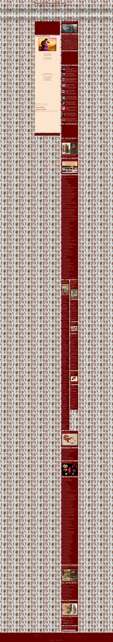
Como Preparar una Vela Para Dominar (73, 37)
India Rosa (63, 341)
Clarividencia (74, 36)
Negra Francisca (64, 347)
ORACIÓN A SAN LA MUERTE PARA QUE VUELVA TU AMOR (71, 69)
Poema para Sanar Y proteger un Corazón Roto (74, 354)
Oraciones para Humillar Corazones (67, 243)
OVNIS (64, 619)
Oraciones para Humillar (65, 241)
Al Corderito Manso (64, 317)
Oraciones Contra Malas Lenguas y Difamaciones (69, 187)
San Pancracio (64, 384)
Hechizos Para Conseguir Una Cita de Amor (68, 499)
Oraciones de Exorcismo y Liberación (67, 225)
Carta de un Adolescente (65, 454)
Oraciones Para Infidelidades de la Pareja (68, 194)
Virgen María (64, 419)
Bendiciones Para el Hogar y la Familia (67, 177)
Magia (66, 44)
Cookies (36, 636)
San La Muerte (64, 375)
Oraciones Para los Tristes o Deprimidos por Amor (69, 218)
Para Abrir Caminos (65, 253)
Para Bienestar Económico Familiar (67, 263)
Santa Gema (64, 403)
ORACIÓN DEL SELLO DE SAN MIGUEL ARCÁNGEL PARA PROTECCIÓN (71, 118)
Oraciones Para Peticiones (66, 205)
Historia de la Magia (67, 41)
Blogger (62, 640)
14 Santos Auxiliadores (65, 297)
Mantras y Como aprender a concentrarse (66, 45)
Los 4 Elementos (66, 43)
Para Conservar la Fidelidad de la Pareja (67, 269)
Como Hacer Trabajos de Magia (66, 480)
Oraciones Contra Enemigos (66, 184)
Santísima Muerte (64, 415)
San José (63, 369)
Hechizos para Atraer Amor (66, 522)
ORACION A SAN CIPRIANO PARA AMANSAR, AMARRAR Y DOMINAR (71, 113)
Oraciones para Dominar (65, 238)
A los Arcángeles (73, 302)
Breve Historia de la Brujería (67, 36)
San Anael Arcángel (73, 309)
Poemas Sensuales (44, 104)
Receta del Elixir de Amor (65, 554)
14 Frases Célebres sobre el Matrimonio (73, 391)
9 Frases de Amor (73, 399)
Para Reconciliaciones (65, 276)
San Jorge (63, 367)
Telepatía (63, 48)
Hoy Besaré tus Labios (74, 336)
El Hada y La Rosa (73, 334)
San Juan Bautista (64, 370)
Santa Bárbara (64, 397)
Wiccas (73, 48)
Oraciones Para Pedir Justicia (66, 200)
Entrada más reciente (39, 134)
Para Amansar (64, 256)
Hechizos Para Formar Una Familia (67, 505)
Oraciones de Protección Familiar (66, 230)
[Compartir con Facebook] (45, 103)
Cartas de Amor (64, 456)
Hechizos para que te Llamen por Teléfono (68, 532)
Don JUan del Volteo (65, 339)
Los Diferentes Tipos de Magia (71, 43)
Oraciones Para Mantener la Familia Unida (68, 196)
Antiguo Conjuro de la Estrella (66, 479)
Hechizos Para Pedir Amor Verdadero (67, 508)
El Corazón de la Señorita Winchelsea (67, 589)
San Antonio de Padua (65, 355)
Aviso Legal (36, 634)
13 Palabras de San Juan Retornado (65, 295)
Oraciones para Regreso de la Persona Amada (68, 244)
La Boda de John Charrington (66, 595)
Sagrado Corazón (64, 352)
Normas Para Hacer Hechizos (68, 46)
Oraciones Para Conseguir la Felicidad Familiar (68, 193)
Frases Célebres (73, 402)
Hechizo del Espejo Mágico (66, 489)
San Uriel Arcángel (73, 317)
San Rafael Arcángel (65, 388)
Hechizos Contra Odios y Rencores (67, 493)
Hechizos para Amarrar (65, 521)
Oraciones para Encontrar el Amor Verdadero (68, 240)
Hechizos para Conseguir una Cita (67, 525)
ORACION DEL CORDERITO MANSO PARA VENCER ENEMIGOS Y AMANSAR (71, 97)
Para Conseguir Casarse (65, 267)
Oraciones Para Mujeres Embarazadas (67, 197)
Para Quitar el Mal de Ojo (65, 551)
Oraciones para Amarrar (65, 234)
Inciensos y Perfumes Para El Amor (67, 534)
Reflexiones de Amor (74, 407)
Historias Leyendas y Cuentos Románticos (68, 585)
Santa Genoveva (64, 404)
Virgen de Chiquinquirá (65, 420)
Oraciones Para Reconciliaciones (66, 213)
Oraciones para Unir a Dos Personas (67, 247)
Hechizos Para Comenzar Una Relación (67, 496)
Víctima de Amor (64, 598)
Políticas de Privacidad (38, 635)
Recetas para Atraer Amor (65, 561)
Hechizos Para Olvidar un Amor (66, 506)
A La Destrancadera (65, 302)
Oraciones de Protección (65, 228)
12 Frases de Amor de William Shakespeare (74, 388)
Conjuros (63, 178)
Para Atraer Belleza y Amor (66, 260)
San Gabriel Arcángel (65, 365)
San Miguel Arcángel (65, 379)
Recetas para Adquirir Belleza (66, 560)
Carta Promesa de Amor (65, 453)
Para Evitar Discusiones (65, 544)
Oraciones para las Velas (65, 250)
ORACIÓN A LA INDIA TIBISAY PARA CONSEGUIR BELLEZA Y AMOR (71, 102)
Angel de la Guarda (65, 325)
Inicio (48, 134)
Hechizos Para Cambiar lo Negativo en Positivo (68, 495)
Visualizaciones (70, 48)
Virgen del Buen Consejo (64, 427)
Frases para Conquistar (72, 405)
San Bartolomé (64, 357)
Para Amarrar (64, 257)
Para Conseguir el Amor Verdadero (67, 541)
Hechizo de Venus (64, 483)
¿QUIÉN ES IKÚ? (65, 623)
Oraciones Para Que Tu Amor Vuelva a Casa (68, 210)
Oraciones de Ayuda (65, 224)
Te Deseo (48, 104)
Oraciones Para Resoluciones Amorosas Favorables (69, 216)
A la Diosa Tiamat (64, 306)
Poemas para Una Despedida (73, 364)
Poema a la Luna (73, 352)
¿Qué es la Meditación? (69, 49)
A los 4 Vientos (64, 310)
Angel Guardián (64, 324)
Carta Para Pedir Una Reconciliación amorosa (68, 450)
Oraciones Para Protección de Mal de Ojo (68, 209)
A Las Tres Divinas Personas (64, 305)
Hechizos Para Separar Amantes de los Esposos (69, 509)
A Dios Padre (64, 299)
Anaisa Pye (63, 322)
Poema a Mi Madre (73, 349)
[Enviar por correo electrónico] (43, 103)
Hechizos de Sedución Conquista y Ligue (68, 518)
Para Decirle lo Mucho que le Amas (67, 457)
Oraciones (63, 181)
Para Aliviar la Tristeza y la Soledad (67, 254)
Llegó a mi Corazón (73, 338)
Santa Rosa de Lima (65, 411)
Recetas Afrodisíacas (65, 557)
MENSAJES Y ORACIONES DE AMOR (50, 3)
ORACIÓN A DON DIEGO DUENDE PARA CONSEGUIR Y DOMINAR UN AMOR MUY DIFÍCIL (71, 108)
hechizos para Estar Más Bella (66, 563)
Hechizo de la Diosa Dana (65, 486)
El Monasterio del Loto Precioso (66, 592)
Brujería (72, 36)
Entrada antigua (57, 134)
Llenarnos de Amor (73, 339)
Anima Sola (63, 329)
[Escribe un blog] (44, 103)
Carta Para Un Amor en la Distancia (67, 451)
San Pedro (63, 387)
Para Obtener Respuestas (65, 547)
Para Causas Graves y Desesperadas (67, 266)
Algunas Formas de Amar (65, 588)
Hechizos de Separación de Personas (67, 519)
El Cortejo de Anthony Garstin (66, 591)
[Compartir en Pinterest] (46, 103)
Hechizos (67, 40)
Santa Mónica (64, 408)
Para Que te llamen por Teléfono (66, 548)
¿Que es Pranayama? (64, 49)
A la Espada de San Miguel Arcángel (65, 308)
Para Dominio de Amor (65, 270)
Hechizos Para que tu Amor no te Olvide (67, 515)
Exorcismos (63, 40)
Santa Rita (63, 409)
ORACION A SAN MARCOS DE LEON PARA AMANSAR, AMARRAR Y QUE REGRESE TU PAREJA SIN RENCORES (71, 79)
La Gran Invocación (65, 180)
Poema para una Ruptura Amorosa (73, 357)
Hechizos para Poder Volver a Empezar (67, 528)
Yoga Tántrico (75, 48)
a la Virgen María (64, 428)
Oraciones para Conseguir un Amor (67, 237)
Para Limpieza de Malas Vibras (66, 545)
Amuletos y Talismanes (65, 477)
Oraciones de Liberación (65, 227)
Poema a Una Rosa (73, 350)
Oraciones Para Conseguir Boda (66, 191)
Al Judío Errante (64, 321)
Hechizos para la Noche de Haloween (67, 531)
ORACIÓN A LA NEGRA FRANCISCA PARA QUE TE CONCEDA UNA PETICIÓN (71, 91)
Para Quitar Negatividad (65, 550)
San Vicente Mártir (64, 394)
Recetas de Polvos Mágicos (66, 558)
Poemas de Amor (40, 104)
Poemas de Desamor (74, 361)
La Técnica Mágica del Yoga (69, 42)
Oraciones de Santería (65, 231)
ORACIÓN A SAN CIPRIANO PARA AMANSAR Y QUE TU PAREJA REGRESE (70, 85)
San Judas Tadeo (64, 374)
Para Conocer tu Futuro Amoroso (66, 537)
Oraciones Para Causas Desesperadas (67, 190)
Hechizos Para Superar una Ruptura (67, 512)
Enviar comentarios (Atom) (49, 136)
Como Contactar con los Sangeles (74, 308)
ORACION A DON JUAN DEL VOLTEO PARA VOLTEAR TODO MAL (71, 73)
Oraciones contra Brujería (65, 221)
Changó (63, 334)
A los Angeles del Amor (65, 311)
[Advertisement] (56, 14)
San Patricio (63, 385)
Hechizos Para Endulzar (65, 502)
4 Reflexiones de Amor (74, 393)
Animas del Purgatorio (65, 330)
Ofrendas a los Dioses (74, 46)
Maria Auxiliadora (64, 344)
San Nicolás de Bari (65, 381)
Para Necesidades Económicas (66, 273)
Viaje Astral (67, 48)
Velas (64, 48)
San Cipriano (64, 360)
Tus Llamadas (73, 367)
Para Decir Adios (73, 345)
